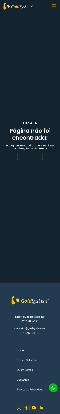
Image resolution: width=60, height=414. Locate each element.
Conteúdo (23, 379)
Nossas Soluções (27, 360)
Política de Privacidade (30, 389)
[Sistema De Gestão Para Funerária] (19, 408)
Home (20, 350)
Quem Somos (25, 369)
